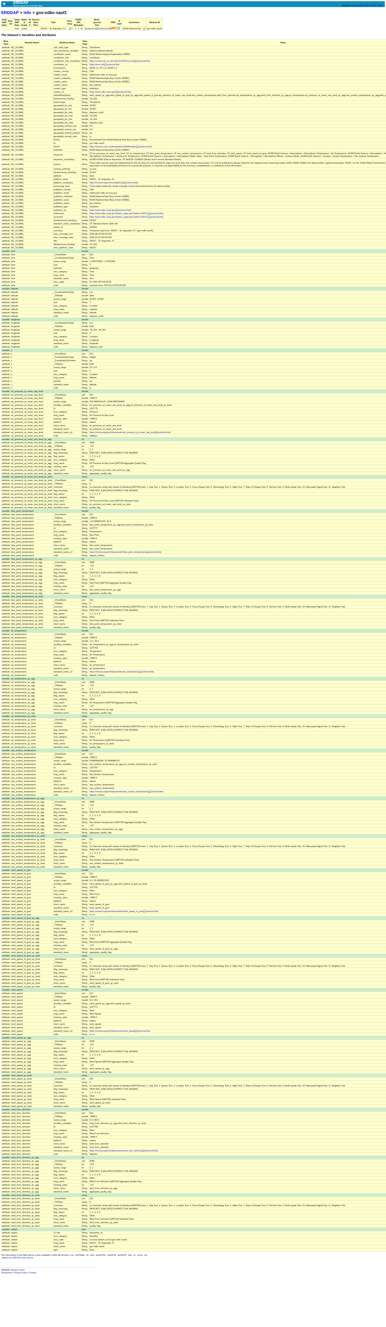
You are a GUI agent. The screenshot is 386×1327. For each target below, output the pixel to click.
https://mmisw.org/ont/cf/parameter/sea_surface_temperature (119, 791)
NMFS (367, 5)
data (17, 28)
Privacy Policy (20, 1273)
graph (24, 28)
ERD (380, 5)
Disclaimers (6, 1273)
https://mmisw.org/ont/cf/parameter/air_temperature (114, 672)
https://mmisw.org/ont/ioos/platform (106, 183)
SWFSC (374, 5)
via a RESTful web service (20, 1258)
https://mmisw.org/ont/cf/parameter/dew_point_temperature (118, 552)
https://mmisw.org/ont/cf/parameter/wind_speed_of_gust (116, 911)
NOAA (361, 5)
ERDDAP (10, 12)
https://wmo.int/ (97, 64)
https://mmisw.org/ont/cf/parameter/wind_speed (112, 1031)
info (27, 12)
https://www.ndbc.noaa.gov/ (103, 92)
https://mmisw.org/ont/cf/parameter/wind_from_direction (116, 1151)
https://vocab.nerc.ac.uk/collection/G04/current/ (112, 61)
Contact (32, 1273)
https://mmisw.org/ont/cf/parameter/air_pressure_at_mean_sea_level (122, 432)
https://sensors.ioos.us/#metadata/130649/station (113, 146)
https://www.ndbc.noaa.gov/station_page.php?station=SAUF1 (119, 213)
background (90, 28)
